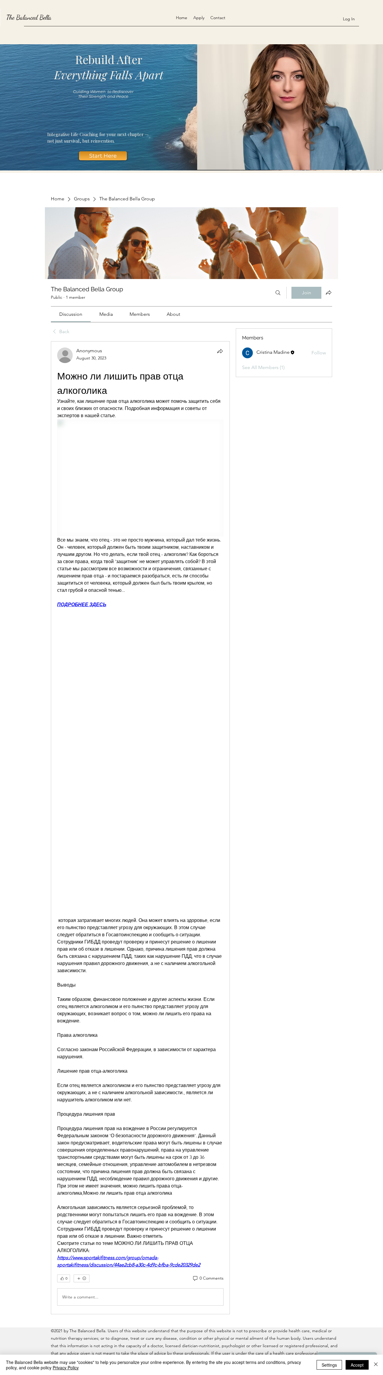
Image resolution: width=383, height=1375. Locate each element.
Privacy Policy (66, 1368)
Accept (357, 1365)
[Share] (220, 351)
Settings (329, 1365)
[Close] (375, 1364)
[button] (103, 155)
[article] (140, 828)
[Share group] (328, 292)
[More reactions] (81, 1278)
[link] (70, 314)
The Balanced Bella (28, 17)
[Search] (278, 293)
